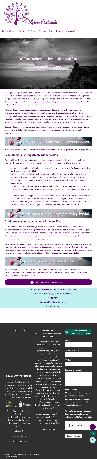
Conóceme (32, 31)
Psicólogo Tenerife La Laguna (13, 31)
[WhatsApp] (93, 433)
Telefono (68, 360)
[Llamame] (93, 440)
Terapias (42, 31)
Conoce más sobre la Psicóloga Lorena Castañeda (53, 289)
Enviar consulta (73, 436)
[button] (49, 282)
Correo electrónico (73, 350)
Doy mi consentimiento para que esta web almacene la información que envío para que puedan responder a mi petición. (78, 405)
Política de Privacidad (18, 441)
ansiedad (8, 272)
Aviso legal (18, 431)
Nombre (68, 340)
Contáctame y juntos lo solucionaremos (53, 293)
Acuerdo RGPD (71, 389)
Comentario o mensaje (74, 370)
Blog (50, 31)
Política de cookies (18, 436)
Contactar (59, 31)
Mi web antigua (53, 306)
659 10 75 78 (70, 31)
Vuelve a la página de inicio (53, 301)
